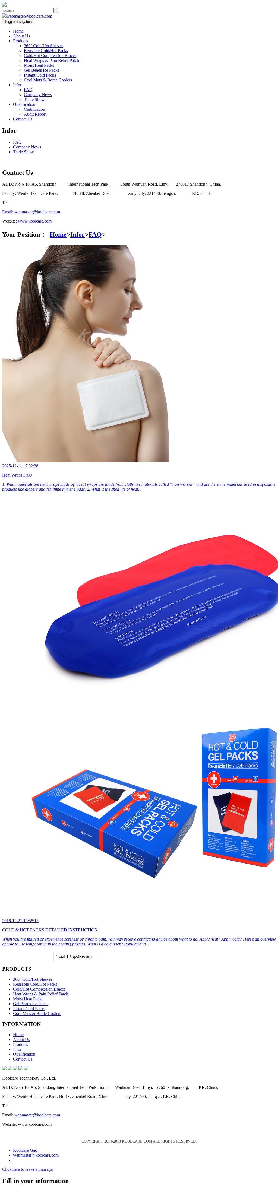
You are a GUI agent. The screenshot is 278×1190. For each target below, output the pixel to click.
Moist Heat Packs (39, 65)
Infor (17, 84)
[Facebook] (4, 1069)
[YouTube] (26, 1069)
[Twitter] (15, 1069)
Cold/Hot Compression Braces (50, 55)
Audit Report (35, 114)
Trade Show (34, 99)
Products (20, 41)
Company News (38, 94)
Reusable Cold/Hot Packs (46, 50)
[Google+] (20, 1069)
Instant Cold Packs (40, 75)
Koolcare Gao (25, 1150)
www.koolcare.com (35, 221)
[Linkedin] (10, 1069)
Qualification (24, 104)
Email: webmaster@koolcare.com (31, 212)
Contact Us (22, 119)
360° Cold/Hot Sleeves (43, 45)
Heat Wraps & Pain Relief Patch (51, 60)
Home (18, 31)
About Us (21, 36)
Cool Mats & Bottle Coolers (48, 80)
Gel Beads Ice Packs (41, 70)
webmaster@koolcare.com (29, 16)
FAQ (28, 89)
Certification (34, 109)
